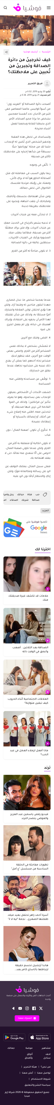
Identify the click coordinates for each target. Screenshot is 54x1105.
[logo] (27, 7)
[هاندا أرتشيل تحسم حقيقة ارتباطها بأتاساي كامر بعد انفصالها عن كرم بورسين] (27, 943)
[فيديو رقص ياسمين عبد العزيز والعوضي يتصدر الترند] (27, 792)
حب (37, 494)
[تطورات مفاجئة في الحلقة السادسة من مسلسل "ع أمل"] (27, 843)
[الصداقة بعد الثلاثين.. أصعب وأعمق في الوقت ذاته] (27, 625)
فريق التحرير (35, 83)
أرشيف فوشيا (30, 52)
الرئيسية (46, 52)
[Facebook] (34, 1008)
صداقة (35, 500)
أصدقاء (14, 500)
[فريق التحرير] (47, 83)
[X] (41, 1008)
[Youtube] (20, 1008)
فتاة (29, 494)
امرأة (3, 500)
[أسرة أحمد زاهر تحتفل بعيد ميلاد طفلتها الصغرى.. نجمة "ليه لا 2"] (27, 893)
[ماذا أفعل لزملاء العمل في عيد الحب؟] (27, 728)
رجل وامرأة (8, 494)
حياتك (20, 494)
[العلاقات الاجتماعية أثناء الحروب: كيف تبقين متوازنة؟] (27, 677)
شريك (25, 500)
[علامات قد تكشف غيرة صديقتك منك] (27, 574)
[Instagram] (27, 1008)
